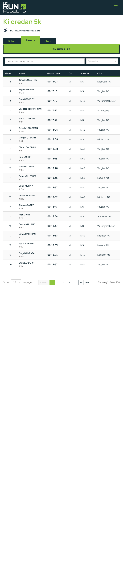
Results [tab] (30, 40)
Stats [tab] (48, 41)
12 (81, 282)
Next (88, 282)
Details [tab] (12, 41)
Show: (6, 282)
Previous (43, 282)
